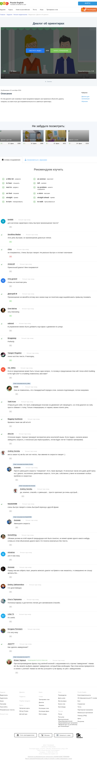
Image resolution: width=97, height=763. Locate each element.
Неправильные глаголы (7, 710)
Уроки (2, 701)
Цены (79, 718)
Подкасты (22, 696)
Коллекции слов (44, 708)
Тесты (35, 9)
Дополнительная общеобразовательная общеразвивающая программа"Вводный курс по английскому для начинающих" (67, 723)
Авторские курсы (24, 708)
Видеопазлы (4, 695)
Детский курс (23, 714)
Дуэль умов (61, 698)
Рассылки (61, 717)
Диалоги (22, 692)
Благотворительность (84, 695)
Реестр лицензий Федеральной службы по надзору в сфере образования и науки (48, 758)
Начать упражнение (61, 50)
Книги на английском (23, 9)
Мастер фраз (62, 701)
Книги (40, 692)
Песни (60, 714)
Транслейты (3, 707)
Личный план (4, 714)
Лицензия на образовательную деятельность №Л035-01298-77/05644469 (48, 756)
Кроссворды (62, 707)
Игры (41, 9)
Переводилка (62, 695)
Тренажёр (3, 704)
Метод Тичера (23, 711)
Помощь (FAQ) (82, 715)
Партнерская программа (85, 710)
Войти (87, 3)
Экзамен (41, 705)
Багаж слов (61, 704)
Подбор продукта (24, 701)
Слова (41, 696)
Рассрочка (81, 721)
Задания (2, 692)
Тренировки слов (52, 9)
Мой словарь (43, 714)
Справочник (81, 704)
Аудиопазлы (4, 698)
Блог (79, 701)
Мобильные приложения (85, 712)
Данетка (41, 702)
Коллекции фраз (44, 711)
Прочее (60, 711)
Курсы (11, 9)
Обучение (85, 101)
